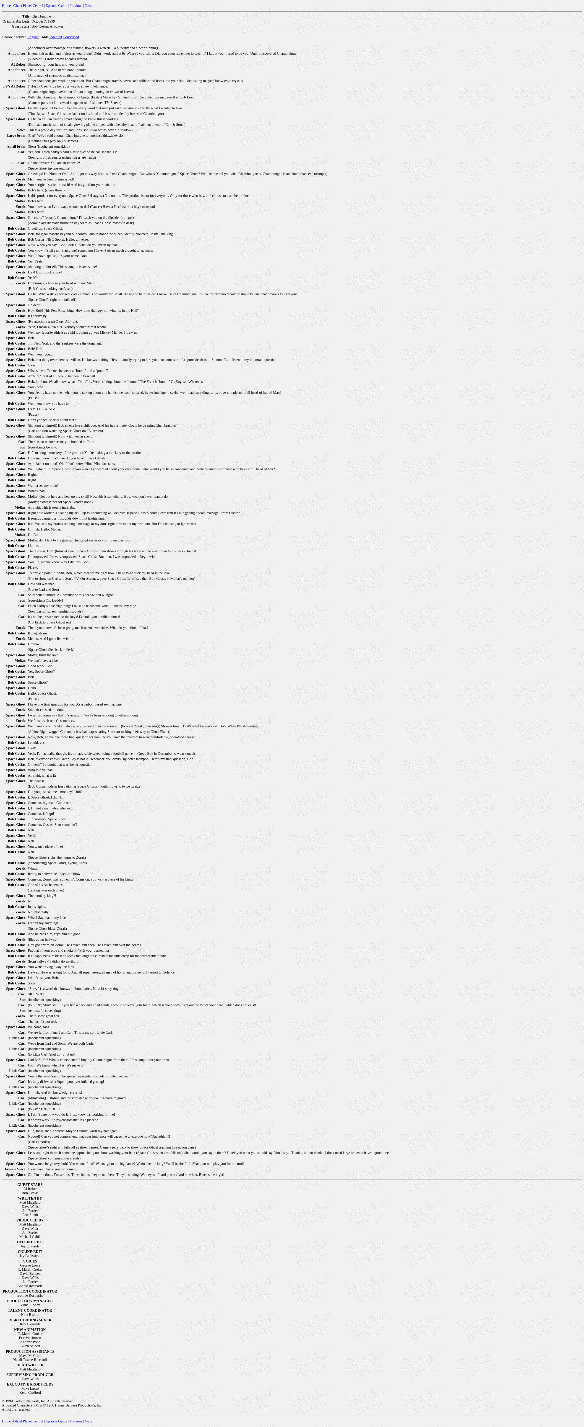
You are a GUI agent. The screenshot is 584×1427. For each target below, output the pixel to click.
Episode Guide (56, 6)
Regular (33, 37)
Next (88, 6)
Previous (76, 6)
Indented (55, 37)
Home (6, 6)
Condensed (71, 37)
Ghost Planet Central (28, 6)
